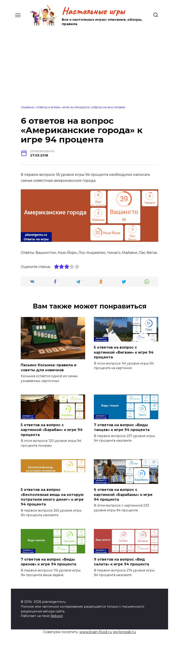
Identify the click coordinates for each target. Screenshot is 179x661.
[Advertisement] (89, 68)
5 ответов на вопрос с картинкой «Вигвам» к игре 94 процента (123, 352)
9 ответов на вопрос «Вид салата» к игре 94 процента (121, 561)
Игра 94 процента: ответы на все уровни (94, 107)
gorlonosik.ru (124, 632)
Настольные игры (93, 11)
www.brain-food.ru (95, 632)
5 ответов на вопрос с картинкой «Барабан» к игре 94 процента (52, 430)
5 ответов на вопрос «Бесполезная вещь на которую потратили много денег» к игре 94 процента (52, 497)
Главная (27, 107)
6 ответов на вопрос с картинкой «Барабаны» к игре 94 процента (123, 495)
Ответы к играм (48, 107)
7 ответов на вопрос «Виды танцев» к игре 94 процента (122, 427)
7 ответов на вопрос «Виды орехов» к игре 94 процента (48, 561)
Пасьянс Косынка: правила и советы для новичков (48, 367)
